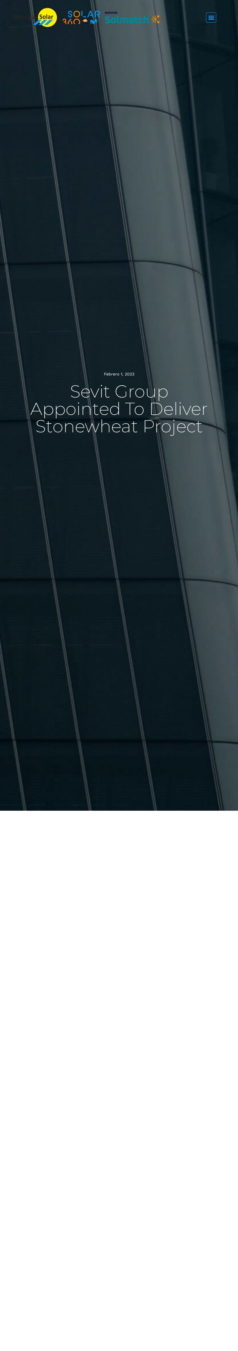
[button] (211, 17)
